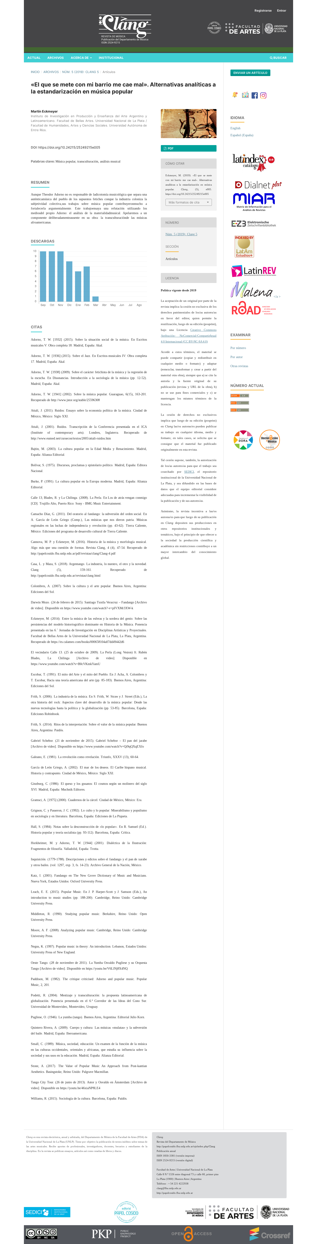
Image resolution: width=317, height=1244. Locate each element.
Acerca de (80, 58)
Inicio (35, 72)
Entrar (281, 10)
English (235, 128)
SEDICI (189, 471)
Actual (33, 58)
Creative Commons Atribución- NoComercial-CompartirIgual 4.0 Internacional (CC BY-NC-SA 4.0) (189, 335)
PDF (170, 148)
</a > (277, 296)
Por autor (236, 357)
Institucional (111, 58)
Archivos (55, 58)
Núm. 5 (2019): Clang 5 (80, 72)
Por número (238, 348)
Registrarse (263, 10)
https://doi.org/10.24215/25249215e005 (69, 147)
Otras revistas (239, 366)
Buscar (280, 58)
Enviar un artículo (250, 73)
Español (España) (241, 135)
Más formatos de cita (184, 202)
